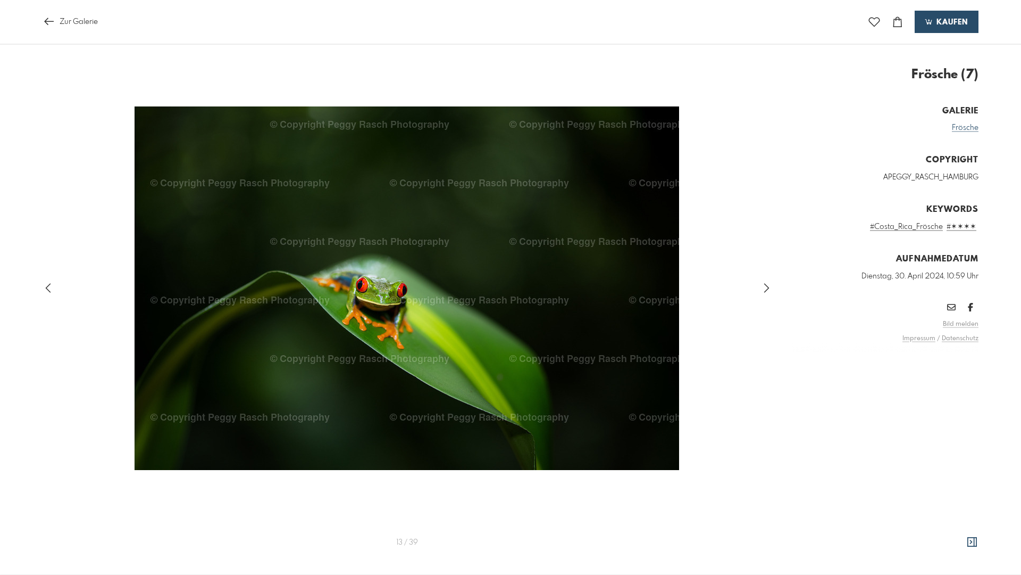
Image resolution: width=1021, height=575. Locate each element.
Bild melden (960, 324)
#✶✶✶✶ (961, 227)
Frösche (965, 128)
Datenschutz (960, 338)
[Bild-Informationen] (972, 542)
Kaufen (951, 22)
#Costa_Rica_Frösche (906, 227)
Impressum (918, 338)
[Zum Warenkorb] (897, 22)
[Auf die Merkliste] (874, 22)
